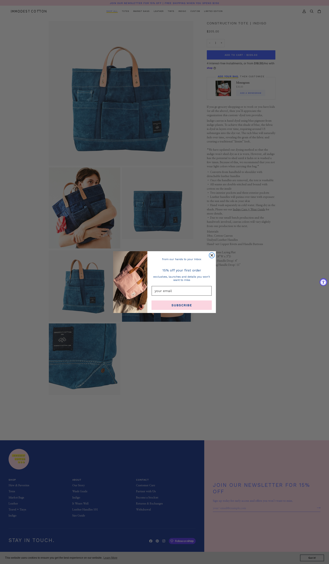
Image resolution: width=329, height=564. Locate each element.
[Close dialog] (212, 255)
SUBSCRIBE (182, 305)
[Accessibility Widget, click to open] (323, 282)
